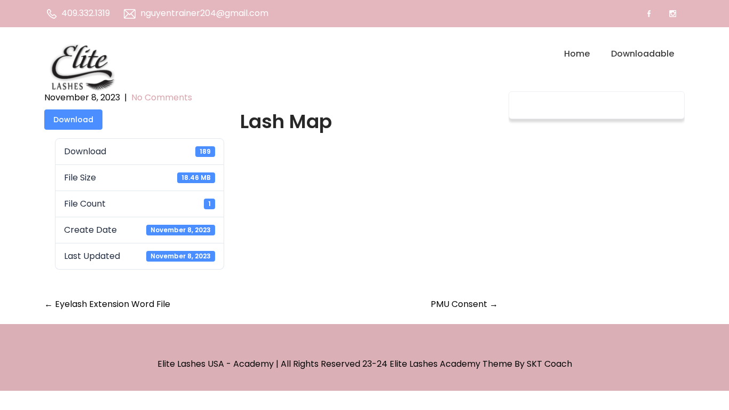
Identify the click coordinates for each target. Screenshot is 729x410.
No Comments (161, 97)
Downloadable (642, 54)
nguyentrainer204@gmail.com (204, 13)
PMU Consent (464, 304)
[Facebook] (649, 13)
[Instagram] (673, 13)
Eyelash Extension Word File (107, 304)
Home (577, 54)
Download (73, 119)
